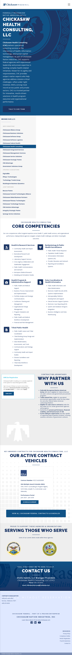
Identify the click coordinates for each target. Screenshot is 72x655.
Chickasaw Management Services (14, 153)
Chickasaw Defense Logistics (13, 140)
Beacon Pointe (8, 191)
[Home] (16, 4)
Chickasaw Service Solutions (12, 156)
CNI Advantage (8, 163)
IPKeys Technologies (10, 177)
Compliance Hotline (65, 636)
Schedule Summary (29, 502)
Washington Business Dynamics (13, 183)
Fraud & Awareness (65, 641)
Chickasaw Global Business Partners (15, 197)
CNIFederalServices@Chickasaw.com (38, 585)
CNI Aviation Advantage (11, 207)
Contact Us (67, 643)
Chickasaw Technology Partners (14, 204)
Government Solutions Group (12, 166)
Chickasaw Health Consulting (13, 146)
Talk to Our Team (17, 109)
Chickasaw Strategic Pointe (12, 160)
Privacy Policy (66, 633)
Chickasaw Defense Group (12, 136)
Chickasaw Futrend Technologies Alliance (17, 194)
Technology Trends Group (11, 180)
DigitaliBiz (6, 173)
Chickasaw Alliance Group (11, 130)
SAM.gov (9, 393)
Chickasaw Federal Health (11, 143)
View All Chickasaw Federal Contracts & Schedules (36, 513)
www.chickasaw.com (44, 620)
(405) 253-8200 (38, 583)
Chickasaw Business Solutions (13, 133)
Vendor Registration (65, 638)
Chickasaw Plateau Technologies (14, 201)
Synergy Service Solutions (11, 214)
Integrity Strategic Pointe (11, 210)
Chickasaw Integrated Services (13, 150)
